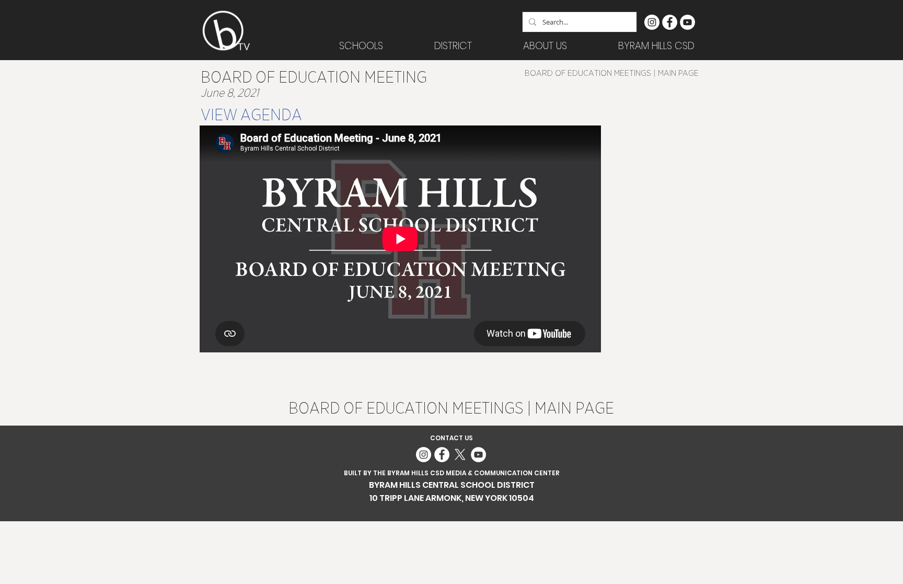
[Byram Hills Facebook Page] (669, 22)
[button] (453, 46)
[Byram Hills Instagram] (651, 22)
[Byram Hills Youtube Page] (687, 22)
